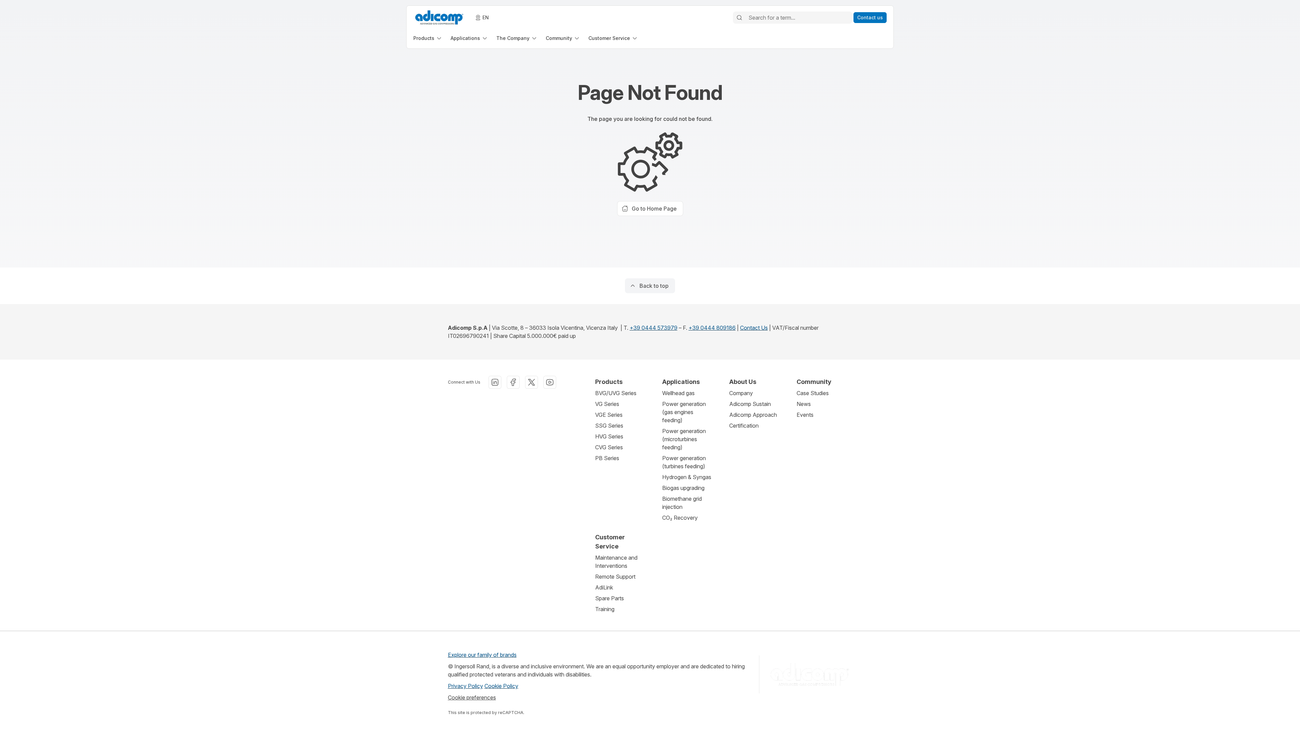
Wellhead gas (678, 393)
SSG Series (609, 425)
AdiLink (604, 587)
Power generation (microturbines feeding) (684, 439)
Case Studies (813, 393)
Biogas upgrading (683, 488)
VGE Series (609, 414)
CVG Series (609, 447)
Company (741, 393)
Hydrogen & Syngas (686, 477)
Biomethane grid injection (682, 502)
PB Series (607, 458)
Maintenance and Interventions (616, 561)
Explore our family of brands (482, 654)
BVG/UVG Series (615, 393)
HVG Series (609, 436)
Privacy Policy (465, 686)
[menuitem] (427, 38)
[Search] (739, 18)
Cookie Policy (501, 686)
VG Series (607, 404)
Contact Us (754, 327)
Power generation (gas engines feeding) (684, 412)
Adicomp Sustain (750, 404)
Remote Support (615, 576)
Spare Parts (609, 598)
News (804, 404)
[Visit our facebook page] (513, 382)
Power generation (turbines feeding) (684, 462)
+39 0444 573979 (653, 327)
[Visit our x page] (531, 382)
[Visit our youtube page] (549, 382)
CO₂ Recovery (680, 517)
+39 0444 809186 (712, 327)
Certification (744, 425)
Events (805, 414)
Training (604, 609)
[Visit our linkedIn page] (495, 382)
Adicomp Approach (753, 414)
